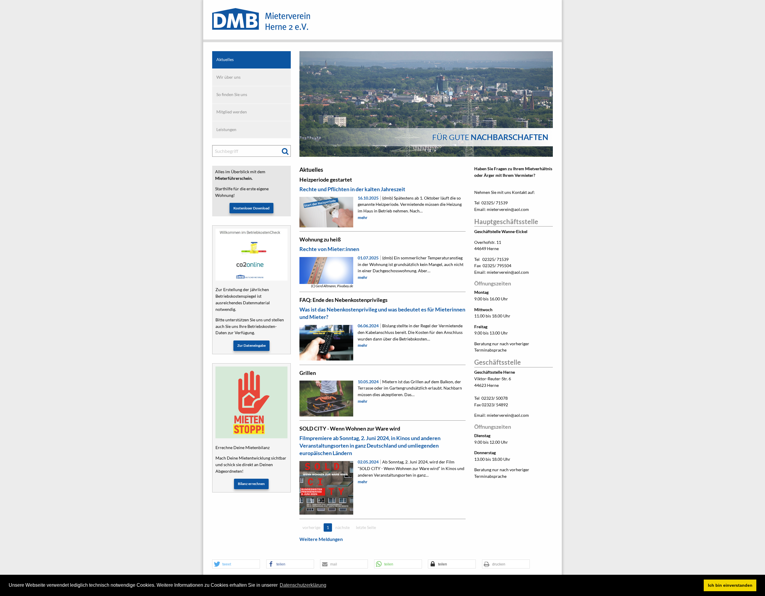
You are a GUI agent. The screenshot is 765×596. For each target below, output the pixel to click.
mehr (363, 217)
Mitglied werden (231, 112)
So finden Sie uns (231, 94)
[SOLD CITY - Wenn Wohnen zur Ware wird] (326, 488)
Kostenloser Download (251, 208)
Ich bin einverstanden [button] (730, 585)
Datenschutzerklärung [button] (303, 585)
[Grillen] (326, 398)
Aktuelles (225, 59)
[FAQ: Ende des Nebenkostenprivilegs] (326, 343)
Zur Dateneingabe (251, 345)
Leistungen (226, 129)
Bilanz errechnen (251, 483)
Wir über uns (228, 77)
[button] (236, 564)
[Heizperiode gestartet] (326, 212)
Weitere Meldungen (321, 539)
